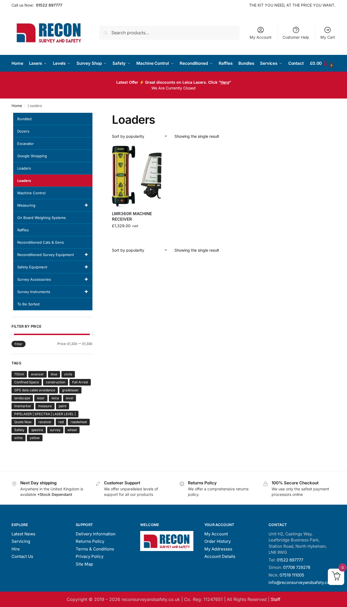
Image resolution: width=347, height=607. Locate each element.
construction (55, 382)
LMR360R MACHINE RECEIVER (132, 216)
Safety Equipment (32, 267)
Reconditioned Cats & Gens (40, 242)
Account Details (219, 556)
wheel (72, 430)
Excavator (25, 143)
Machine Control (31, 193)
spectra (37, 430)
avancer (37, 374)
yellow (35, 438)
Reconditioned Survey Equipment (45, 254)
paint (62, 406)
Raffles (23, 230)
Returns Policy (90, 541)
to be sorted (28, 304)
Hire (16, 549)
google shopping (32, 156)
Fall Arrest (80, 382)
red (61, 422)
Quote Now (23, 422)
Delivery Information (95, 533)
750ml (19, 374)
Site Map (84, 564)
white (18, 438)
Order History (217, 541)
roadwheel (78, 422)
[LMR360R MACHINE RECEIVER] (137, 176)
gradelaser (70, 390)
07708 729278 (296, 567)
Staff (275, 599)
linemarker (22, 406)
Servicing (21, 541)
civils (68, 374)
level (69, 398)
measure (45, 406)
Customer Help (296, 37)
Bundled (24, 119)
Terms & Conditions (95, 549)
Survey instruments (33, 292)
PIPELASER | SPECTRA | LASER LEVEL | (45, 414)
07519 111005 (292, 575)
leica (55, 398)
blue (54, 374)
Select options (136, 237)
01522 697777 (49, 5)
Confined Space (26, 382)
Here (225, 82)
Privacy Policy (89, 556)
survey (55, 430)
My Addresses (218, 549)
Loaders (24, 168)
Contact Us (22, 556)
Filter (18, 344)
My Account (261, 37)
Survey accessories (34, 279)
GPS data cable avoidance (34, 390)
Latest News (23, 533)
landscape (22, 398)
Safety (19, 430)
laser (41, 398)
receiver (45, 422)
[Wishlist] (153, 154)
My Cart (327, 37)
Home (17, 105)
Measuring (26, 205)
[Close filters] (94, 116)
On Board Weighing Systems (41, 217)
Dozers (23, 131)
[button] (322, 63)
